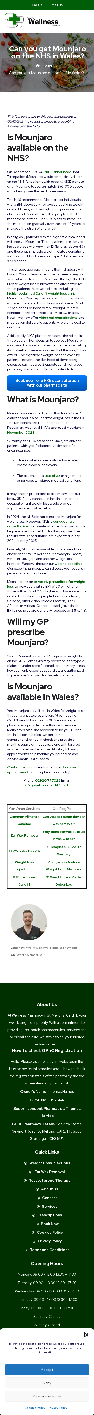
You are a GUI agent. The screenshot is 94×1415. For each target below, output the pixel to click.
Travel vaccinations (24, 850)
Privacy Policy (57, 1408)
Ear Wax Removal (24, 835)
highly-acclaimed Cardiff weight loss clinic (41, 293)
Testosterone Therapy (49, 1180)
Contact (49, 1197)
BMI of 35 (52, 476)
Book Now (50, 1223)
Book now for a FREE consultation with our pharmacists (47, 383)
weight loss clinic (68, 563)
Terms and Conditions (49, 1249)
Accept (47, 1369)
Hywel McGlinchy (35, 947)
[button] (86, 1334)
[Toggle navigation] (74, 20)
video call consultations (58, 317)
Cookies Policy (34, 1408)
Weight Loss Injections (49, 1163)
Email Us (56, 5)
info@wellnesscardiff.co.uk (47, 785)
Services (49, 1206)
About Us (49, 1189)
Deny (47, 1383)
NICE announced (57, 172)
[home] (32, 20)
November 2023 (20, 432)
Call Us (37, 5)
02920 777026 (47, 780)
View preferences (47, 1396)
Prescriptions (50, 1215)
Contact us (16, 767)
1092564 (56, 1100)
